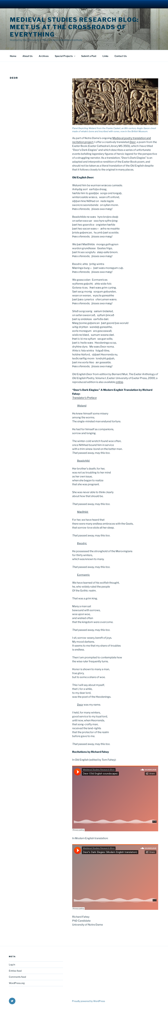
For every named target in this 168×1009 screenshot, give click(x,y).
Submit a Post (88, 56)
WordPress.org (17, 983)
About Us (27, 56)
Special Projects (64, 56)
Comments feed (17, 976)
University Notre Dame (30, 4)
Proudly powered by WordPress (88, 1001)
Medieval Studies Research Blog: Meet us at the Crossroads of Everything (74, 27)
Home (13, 56)
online (119, 382)
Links (105, 56)
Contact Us (121, 56)
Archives (44, 56)
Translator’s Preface (84, 397)
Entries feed (15, 970)
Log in (12, 964)
